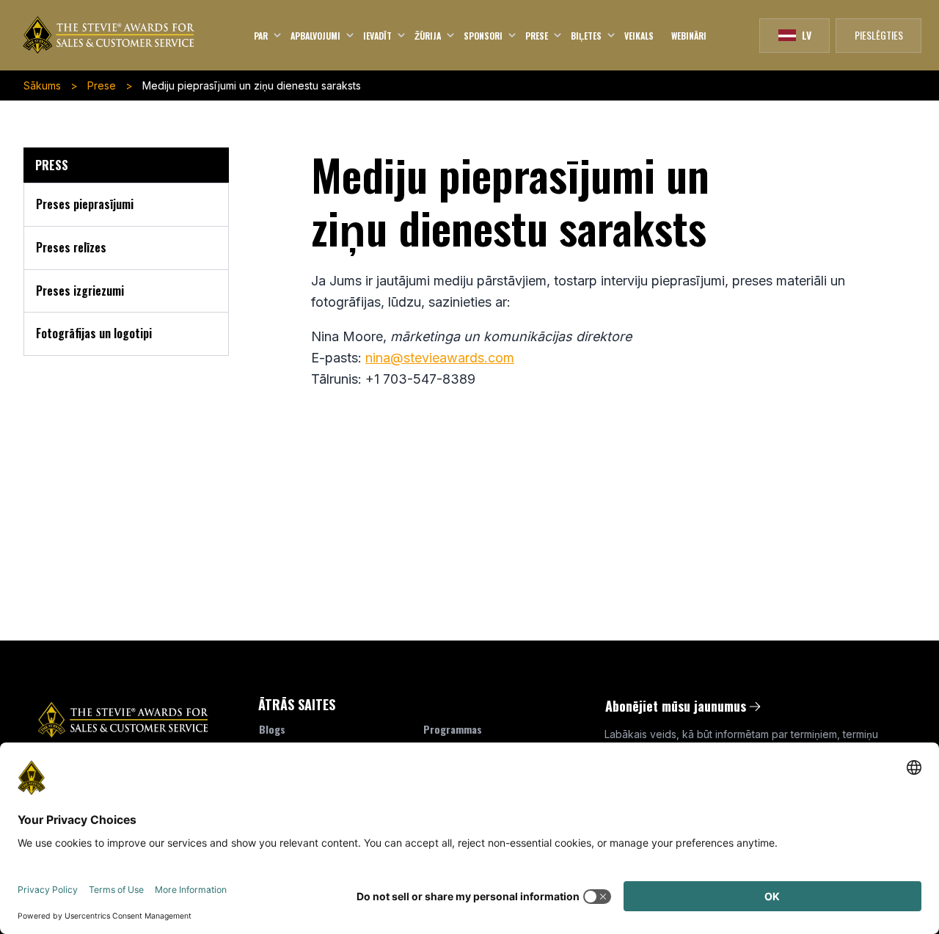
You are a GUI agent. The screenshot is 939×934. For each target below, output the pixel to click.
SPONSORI (484, 35)
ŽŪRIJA (428, 35)
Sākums (42, 85)
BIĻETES (587, 35)
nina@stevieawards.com (439, 357)
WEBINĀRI (688, 35)
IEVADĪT (378, 35)
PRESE (537, 35)
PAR (262, 35)
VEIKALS (639, 35)
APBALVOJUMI (317, 35)
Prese (101, 85)
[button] (794, 35)
